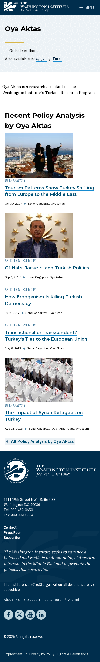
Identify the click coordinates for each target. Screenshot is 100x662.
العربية (41, 58)
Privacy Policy (40, 654)
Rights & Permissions (72, 654)
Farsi (57, 58)
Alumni (73, 600)
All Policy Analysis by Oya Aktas (42, 441)
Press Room (13, 532)
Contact (10, 527)
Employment (13, 654)
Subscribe (12, 538)
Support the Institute (44, 600)
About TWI (12, 600)
